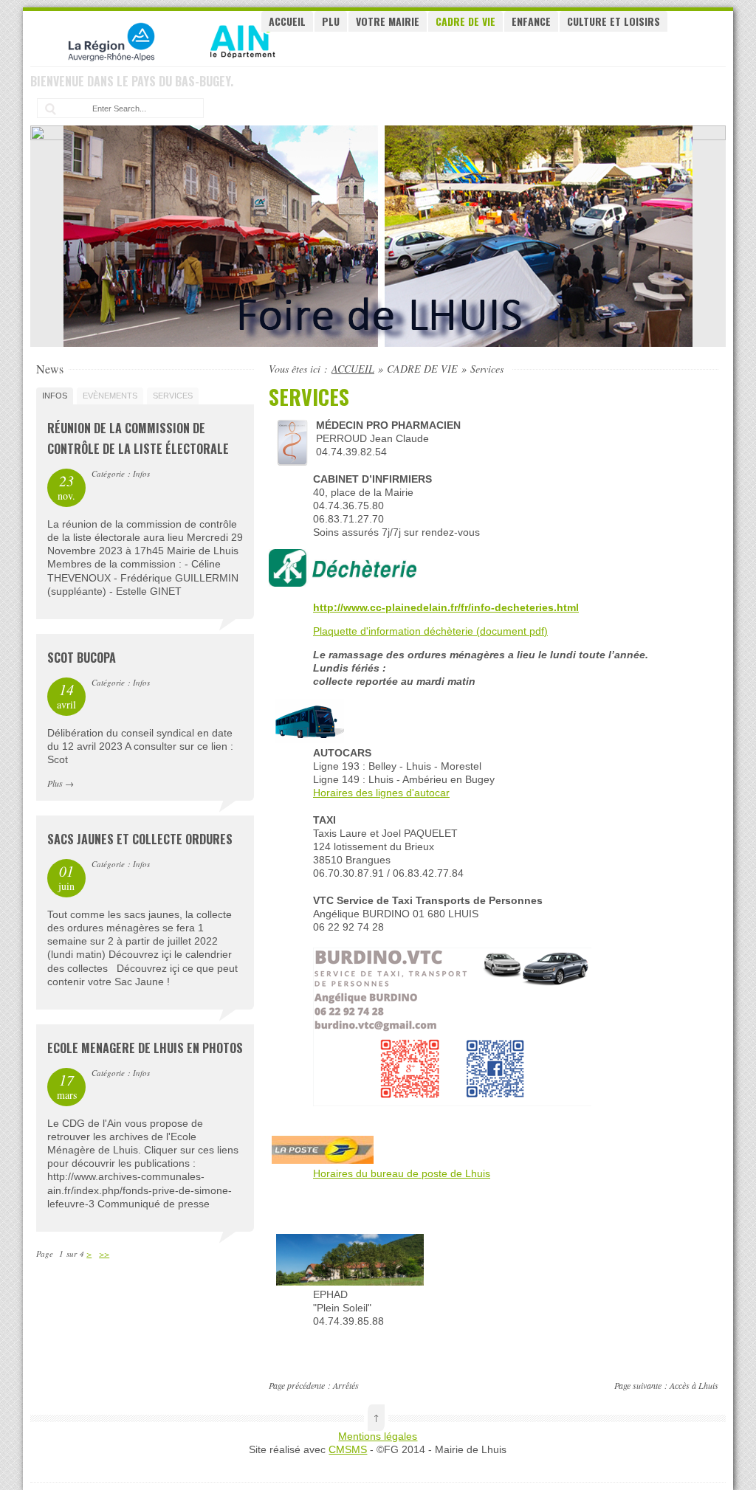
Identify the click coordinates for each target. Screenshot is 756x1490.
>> (104, 1253)
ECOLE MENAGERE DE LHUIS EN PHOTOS (145, 1048)
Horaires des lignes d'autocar (381, 793)
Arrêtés (346, 1385)
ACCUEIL (287, 21)
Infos (54, 395)
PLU (331, 21)
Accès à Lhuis (694, 1385)
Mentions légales (377, 1436)
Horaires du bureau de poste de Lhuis (401, 1173)
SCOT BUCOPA (81, 657)
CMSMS (348, 1449)
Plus (55, 783)
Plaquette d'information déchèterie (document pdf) (430, 631)
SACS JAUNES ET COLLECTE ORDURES (140, 839)
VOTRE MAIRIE (387, 21)
